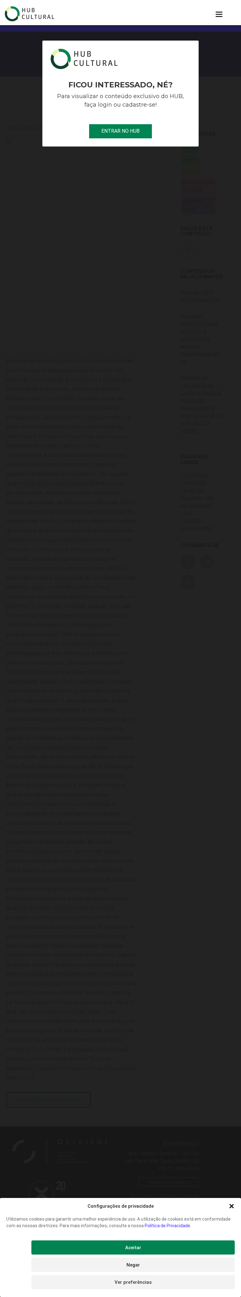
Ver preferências (133, 1282)
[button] (231, 1206)
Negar (133, 1265)
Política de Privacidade (167, 1225)
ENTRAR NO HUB (120, 131)
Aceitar (133, 1247)
